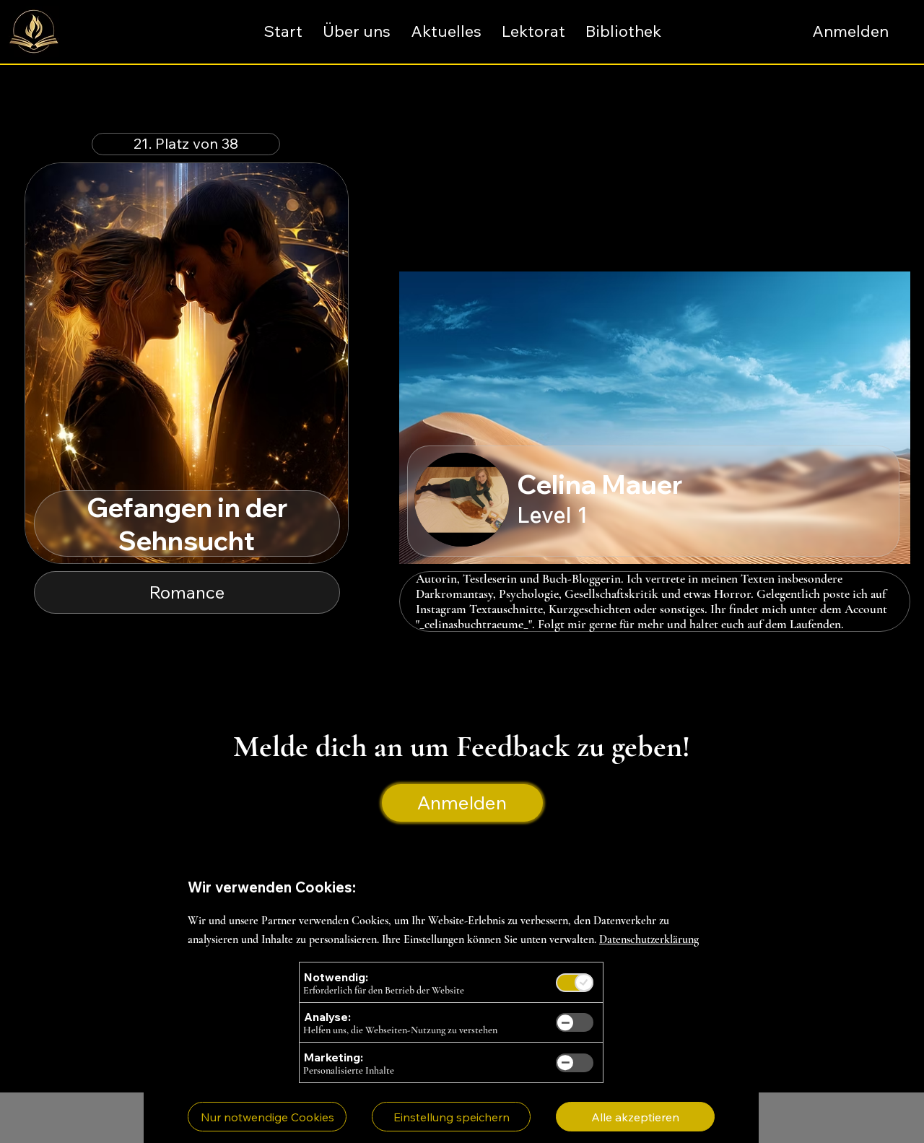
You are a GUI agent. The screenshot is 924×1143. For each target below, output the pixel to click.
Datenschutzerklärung (649, 939)
